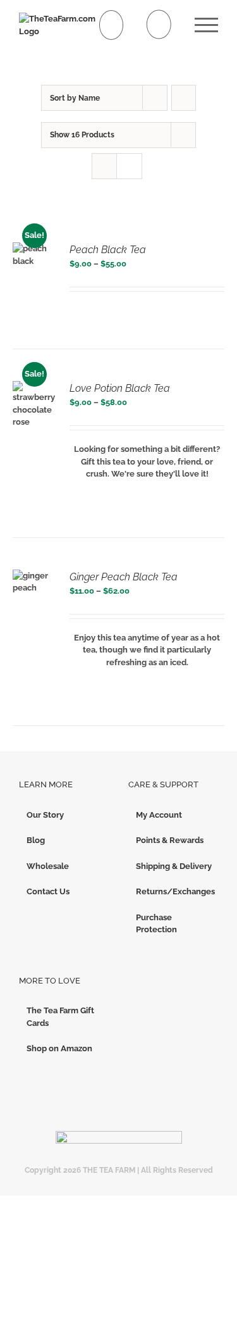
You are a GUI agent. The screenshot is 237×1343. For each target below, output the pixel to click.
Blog (36, 840)
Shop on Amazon (59, 1048)
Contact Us (48, 891)
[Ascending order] (183, 98)
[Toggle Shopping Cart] (111, 25)
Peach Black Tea (108, 250)
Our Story (45, 815)
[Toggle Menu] (206, 25)
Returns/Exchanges (174, 891)
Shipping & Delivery (174, 866)
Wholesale (48, 866)
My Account (159, 815)
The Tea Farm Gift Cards (60, 1017)
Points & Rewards (170, 840)
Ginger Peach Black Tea (124, 577)
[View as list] (129, 166)
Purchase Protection (156, 924)
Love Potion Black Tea (120, 388)
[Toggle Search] (159, 24)
